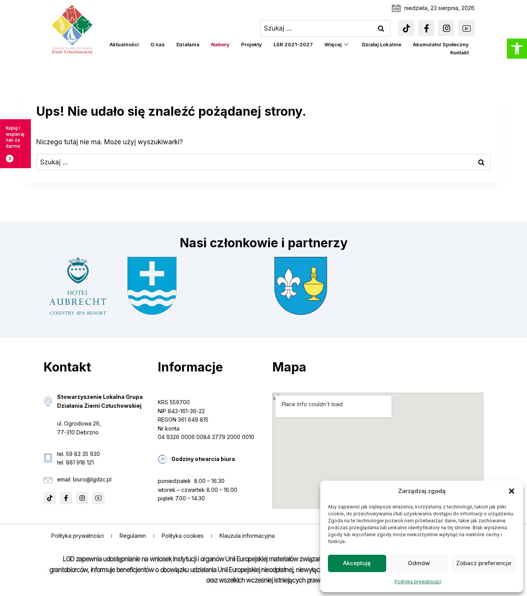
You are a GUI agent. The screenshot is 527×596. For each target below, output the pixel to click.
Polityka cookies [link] (183, 535)
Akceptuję (357, 563)
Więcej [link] (333, 44)
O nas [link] (157, 44)
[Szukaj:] (325, 28)
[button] (511, 491)
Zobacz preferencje (483, 563)
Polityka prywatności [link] (418, 581)
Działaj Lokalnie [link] (381, 44)
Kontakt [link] (459, 52)
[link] (517, 49)
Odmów (419, 563)
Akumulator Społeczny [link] (441, 44)
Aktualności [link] (124, 44)
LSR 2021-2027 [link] (293, 44)
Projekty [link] (251, 44)
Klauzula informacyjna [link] (247, 535)
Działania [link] (187, 44)
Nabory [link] (220, 44)
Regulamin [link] (133, 535)
